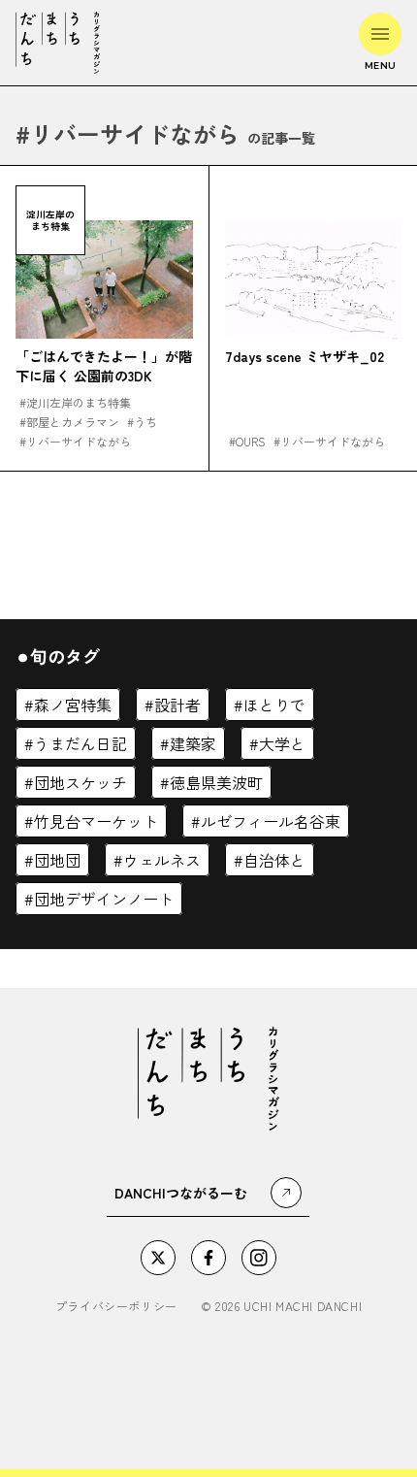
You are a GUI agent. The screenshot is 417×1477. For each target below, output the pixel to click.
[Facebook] (208, 1257)
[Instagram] (258, 1257)
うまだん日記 (80, 743)
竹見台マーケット (96, 821)
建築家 (193, 743)
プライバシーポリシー (116, 1306)
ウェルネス (162, 859)
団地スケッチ (80, 782)
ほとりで (274, 704)
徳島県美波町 (216, 782)
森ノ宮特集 (73, 704)
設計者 (177, 704)
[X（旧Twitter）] (158, 1257)
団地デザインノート (104, 898)
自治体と (274, 859)
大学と (282, 743)
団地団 (57, 859)
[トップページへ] (58, 43)
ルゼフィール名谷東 (270, 821)
